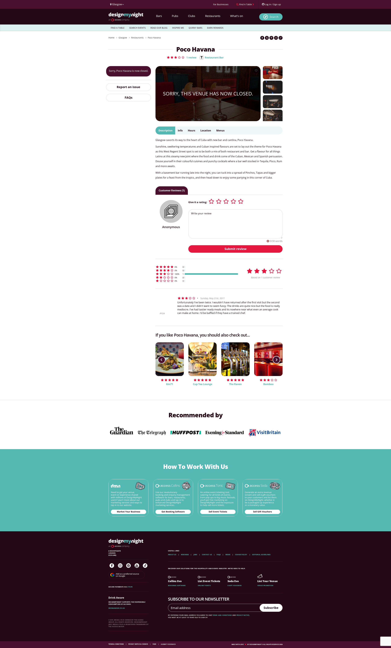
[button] (181, 57)
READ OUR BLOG (158, 27)
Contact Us (207, 554)
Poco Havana (154, 37)
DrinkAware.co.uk (116, 608)
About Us (172, 554)
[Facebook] (112, 565)
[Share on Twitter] (267, 38)
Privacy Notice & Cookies (138, 644)
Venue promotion (265, 585)
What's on (236, 16)
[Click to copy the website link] (281, 38)
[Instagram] (120, 565)
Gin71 (169, 384)
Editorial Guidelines (261, 554)
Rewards (185, 554)
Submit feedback (168, 644)
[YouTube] (137, 565)
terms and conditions (222, 615)
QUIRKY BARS (195, 27)
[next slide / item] (276, 359)
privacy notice (242, 615)
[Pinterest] (128, 565)
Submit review (236, 249)
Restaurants (212, 16)
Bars (159, 16)
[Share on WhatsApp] (276, 38)
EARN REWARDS (215, 27)
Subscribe (271, 608)
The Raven (235, 384)
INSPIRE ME (178, 27)
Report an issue (128, 87)
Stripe (130, 587)
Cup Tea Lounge (202, 384)
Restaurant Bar (214, 57)
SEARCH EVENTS (137, 27)
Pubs (175, 16)
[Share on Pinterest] (271, 38)
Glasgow (123, 37)
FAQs (128, 97)
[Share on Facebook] (262, 38)
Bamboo (268, 384)
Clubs (191, 16)
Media (227, 554)
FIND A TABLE (117, 27)
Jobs (195, 554)
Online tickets (204, 585)
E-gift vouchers (235, 585)
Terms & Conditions (116, 644)
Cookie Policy (241, 554)
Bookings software (177, 585)
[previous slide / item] (161, 359)
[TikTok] (145, 565)
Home (111, 37)
